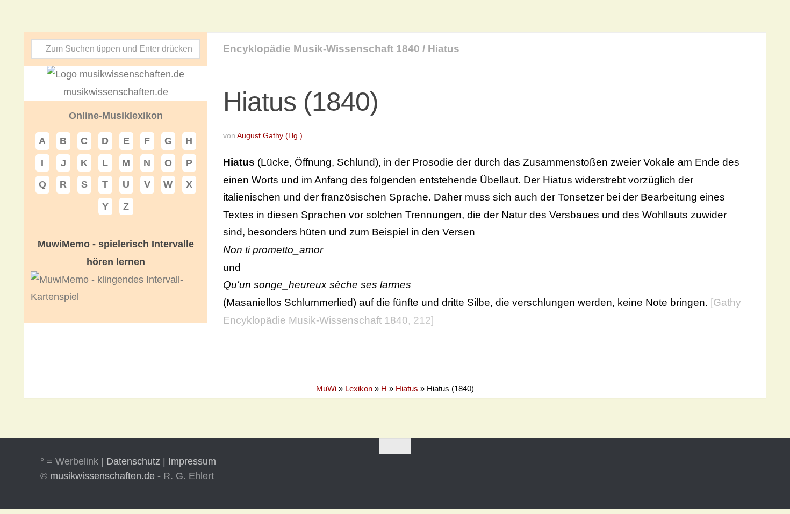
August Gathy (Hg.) (270, 135)
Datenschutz (133, 461)
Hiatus (443, 48)
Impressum (192, 461)
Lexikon (358, 388)
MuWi (326, 388)
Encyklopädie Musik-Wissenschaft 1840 (321, 48)
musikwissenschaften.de (102, 475)
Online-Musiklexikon (116, 115)
